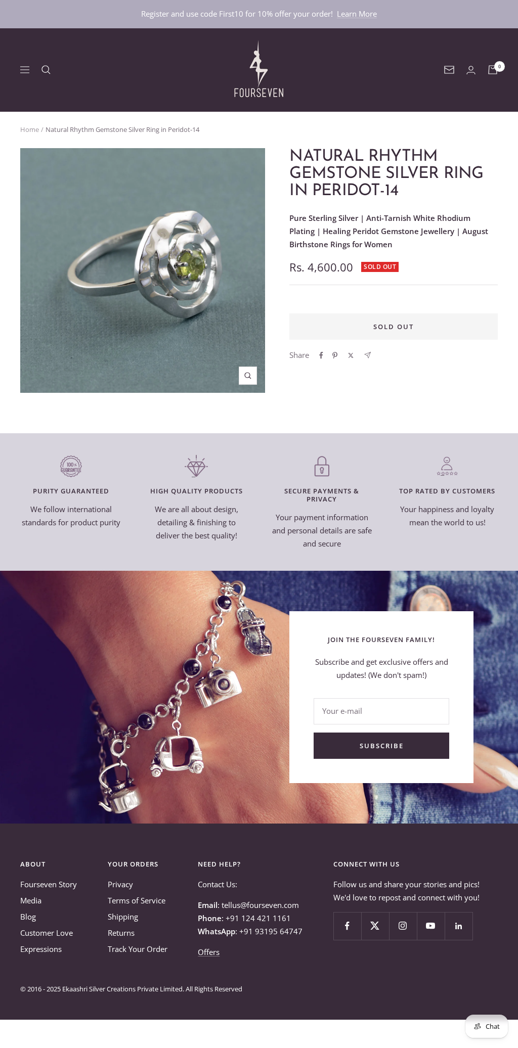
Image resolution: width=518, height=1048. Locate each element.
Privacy (120, 884)
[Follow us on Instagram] (403, 926)
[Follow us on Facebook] (347, 926)
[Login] (471, 70)
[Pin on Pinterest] (334, 355)
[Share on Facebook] (321, 355)
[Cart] (493, 69)
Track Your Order (137, 949)
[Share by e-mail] (367, 355)
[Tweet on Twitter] (351, 355)
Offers (209, 952)
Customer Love (46, 933)
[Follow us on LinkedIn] (458, 926)
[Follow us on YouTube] (431, 926)
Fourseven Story (48, 884)
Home (29, 129)
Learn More (357, 14)
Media (30, 900)
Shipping (123, 917)
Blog (28, 917)
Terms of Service (136, 900)
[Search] (46, 69)
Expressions (41, 949)
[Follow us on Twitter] (375, 926)
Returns (121, 933)
